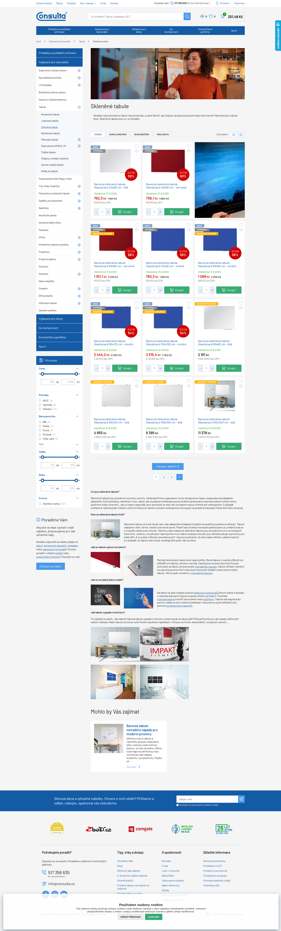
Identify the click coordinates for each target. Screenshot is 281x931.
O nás (103, 3)
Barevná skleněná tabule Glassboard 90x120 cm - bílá (111, 420)
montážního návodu (206, 566)
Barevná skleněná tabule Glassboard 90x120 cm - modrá (113, 342)
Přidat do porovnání (136, 151)
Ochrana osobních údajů (216, 880)
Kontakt (114, 3)
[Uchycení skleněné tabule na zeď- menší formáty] (138, 565)
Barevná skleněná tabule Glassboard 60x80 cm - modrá (217, 264)
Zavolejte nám (161, 3)
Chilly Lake (48, 438)
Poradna (71, 3)
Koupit (127, 211)
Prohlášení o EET (212, 865)
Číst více (131, 766)
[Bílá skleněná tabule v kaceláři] (105, 529)
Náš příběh (168, 875)
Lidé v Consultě (171, 870)
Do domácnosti (171, 30)
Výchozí (98, 134)
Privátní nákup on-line (129, 893)
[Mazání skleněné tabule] (138, 597)
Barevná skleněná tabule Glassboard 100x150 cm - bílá (164, 420)
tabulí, (39, 545)
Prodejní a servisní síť (215, 870)
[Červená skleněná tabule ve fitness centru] (164, 643)
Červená (47, 434)
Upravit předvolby (130, 917)
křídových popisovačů (206, 592)
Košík (233, 16)
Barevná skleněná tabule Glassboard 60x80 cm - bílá (215, 342)
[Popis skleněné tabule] (105, 594)
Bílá (45, 421)
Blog (119, 865)
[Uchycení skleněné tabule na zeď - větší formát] (105, 561)
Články (59, 3)
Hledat (187, 16)
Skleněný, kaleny (51, 503)
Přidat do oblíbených (136, 146)
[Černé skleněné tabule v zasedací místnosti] (164, 681)
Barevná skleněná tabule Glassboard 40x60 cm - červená (166, 185)
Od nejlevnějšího (118, 134)
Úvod (38, 41)
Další (179, 477)
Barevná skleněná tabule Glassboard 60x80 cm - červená (114, 264)
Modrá (46, 426)
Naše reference (171, 885)
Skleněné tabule (100, 41)
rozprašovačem (166, 599)
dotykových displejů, (55, 545)
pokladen (72, 545)
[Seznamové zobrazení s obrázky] (241, 134)
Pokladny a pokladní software (59, 30)
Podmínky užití (211, 885)
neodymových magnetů (179, 605)
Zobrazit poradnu (51, 566)
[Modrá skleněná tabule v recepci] (115, 681)
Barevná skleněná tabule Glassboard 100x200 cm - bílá (216, 420)
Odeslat (241, 799)
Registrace (239, 3)
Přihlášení (225, 3)
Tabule (82, 41)
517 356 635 (180, 3)
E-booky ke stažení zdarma (132, 875)
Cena (42, 368)
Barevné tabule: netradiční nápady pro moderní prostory (142, 730)
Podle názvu (163, 134)
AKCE (46, 400)
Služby (165, 890)
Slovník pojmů (125, 880)
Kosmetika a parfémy (205, 30)
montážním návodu (202, 573)
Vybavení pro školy (139, 30)
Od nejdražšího (141, 134)
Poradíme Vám (125, 860)
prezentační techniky (48, 556)
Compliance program (215, 875)
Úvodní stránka (44, 3)
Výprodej (47, 404)
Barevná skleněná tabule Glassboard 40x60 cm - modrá (165, 264)
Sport (234, 30)
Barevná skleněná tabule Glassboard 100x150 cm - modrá (166, 342)
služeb (59, 553)
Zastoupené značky (173, 880)
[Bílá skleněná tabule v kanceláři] (115, 643)
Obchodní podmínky (214, 860)
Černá (46, 430)
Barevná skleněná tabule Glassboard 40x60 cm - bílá (111, 185)
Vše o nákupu (87, 3)
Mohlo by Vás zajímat (128, 870)
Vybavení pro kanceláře (102, 30)
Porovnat (206, 16)
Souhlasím (153, 917)
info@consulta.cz (61, 883)
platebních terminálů (54, 549)
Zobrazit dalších (168, 466)
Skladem (47, 408)
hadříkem (208, 599)
